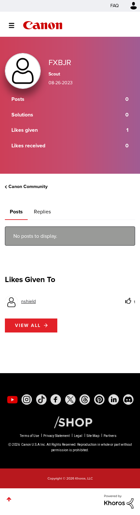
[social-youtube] (12, 399)
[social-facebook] (55, 399)
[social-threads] (84, 399)
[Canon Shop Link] (70, 422)
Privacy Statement (56, 436)
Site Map (93, 436)
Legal (78, 436)
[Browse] (15, 25)
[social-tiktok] (41, 399)
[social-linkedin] (113, 399)
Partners (110, 436)
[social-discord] (128, 399)
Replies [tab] (42, 211)
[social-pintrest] (99, 399)
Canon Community (42, 25)
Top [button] (9, 499)
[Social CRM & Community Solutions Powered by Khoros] (118, 501)
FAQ (114, 5)
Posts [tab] (16, 211)
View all (28, 325)
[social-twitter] (70, 399)
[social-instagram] (26, 399)
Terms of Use (29, 436)
